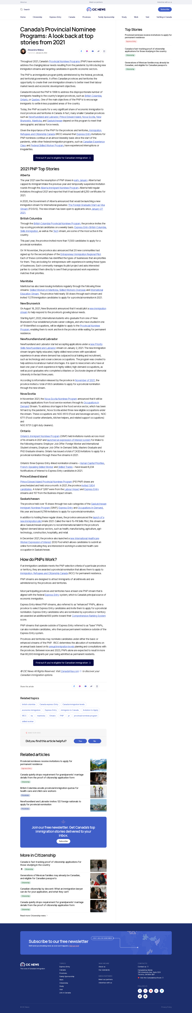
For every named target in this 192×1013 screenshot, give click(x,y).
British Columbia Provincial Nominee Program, (57, 223)
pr (69, 715)
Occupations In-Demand (90, 507)
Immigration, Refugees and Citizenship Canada (44, 573)
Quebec (36, 99)
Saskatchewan (54, 120)
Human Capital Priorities (92, 463)
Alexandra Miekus (36, 50)
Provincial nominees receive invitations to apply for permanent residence (148, 36)
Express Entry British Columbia (90, 227)
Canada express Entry (49, 704)
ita (32, 715)
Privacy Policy (166, 1007)
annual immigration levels (61, 646)
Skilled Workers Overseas (72, 290)
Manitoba (37, 120)
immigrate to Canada (69, 710)
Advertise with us (105, 983)
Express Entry (55, 17)
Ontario (24, 99)
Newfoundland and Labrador (43, 116)
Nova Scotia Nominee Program (60, 398)
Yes (80, 741)
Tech (55, 231)
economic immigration (31, 710)
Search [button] (27, 9)
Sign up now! (74, 946)
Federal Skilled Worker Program (46, 145)
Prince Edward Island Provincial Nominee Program (46, 481)
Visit (147, 17)
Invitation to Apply (90, 710)
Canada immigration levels (74, 704)
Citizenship (37, 17)
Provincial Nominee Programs (64, 61)
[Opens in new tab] (140, 991)
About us (102, 967)
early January (80, 180)
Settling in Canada (164, 17)
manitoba (41, 715)
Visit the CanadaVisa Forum (151, 978)
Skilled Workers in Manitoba (44, 290)
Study (124, 17)
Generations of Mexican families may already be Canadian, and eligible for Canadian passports (147, 63)
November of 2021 (85, 380)
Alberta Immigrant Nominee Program (59, 187)
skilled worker (28, 721)
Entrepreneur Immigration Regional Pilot (80, 254)
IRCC (24, 715)
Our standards (104, 970)
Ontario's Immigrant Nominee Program (40, 436)
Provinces (86, 17)
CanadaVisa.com (70, 671)
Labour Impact (71, 489)
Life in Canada (65, 993)
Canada (72, 17)
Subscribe (165, 9)
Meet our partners (106, 979)
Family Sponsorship (106, 17)
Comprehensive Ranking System (89, 615)
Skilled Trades (65, 467)
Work (136, 17)
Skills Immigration (29, 231)
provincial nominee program (85, 715)
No (95, 741)
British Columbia (93, 95)
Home (22, 17)
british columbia (28, 704)
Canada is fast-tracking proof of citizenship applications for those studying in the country (146, 50)
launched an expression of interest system (69, 440)
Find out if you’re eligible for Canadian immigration (62, 157)
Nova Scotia (88, 116)
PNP (62, 715)
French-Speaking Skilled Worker (36, 467)
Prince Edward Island (70, 116)
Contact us (142, 967)
